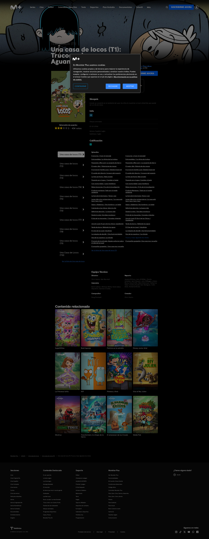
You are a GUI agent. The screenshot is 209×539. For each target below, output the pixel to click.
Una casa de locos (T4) (71, 187)
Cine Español (14, 481)
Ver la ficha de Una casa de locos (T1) (104, 250)
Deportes (94, 7)
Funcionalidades (113, 478)
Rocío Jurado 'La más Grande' (52, 499)
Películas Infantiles (15, 496)
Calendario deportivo (67, 7)
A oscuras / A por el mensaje (101, 156)
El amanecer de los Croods (117, 435)
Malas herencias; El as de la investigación (105, 187)
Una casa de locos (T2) (69, 164)
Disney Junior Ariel (140, 348)
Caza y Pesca (47, 515)
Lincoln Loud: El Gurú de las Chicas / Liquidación (138, 219)
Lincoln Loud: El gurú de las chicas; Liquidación (107, 224)
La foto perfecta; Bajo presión (136, 177)
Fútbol (51, 7)
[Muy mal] (56, 128)
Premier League (80, 484)
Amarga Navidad (48, 484)
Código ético (112, 487)
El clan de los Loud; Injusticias (101, 231)
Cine (42, 7)
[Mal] (58, 128)
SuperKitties (59, 348)
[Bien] (64, 128)
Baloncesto (79, 493)
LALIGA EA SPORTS (81, 481)
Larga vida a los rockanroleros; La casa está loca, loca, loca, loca (141, 200)
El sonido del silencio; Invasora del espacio (106, 173)
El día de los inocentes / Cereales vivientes (106, 218)
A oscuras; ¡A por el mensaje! (136, 156)
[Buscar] (167, 7)
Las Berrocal (47, 496)
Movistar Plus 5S (47, 518)
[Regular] (61, 128)
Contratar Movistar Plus (115, 490)
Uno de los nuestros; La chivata (102, 237)
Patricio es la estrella (115, 348)
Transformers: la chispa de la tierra (92, 436)
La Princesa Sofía (62, 392)
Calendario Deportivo (82, 512)
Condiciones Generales (115, 484)
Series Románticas (15, 505)
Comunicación (112, 518)
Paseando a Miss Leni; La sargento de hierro (106, 163)
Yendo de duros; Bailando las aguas (103, 227)
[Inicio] (15, 7)
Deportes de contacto (82, 505)
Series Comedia (15, 508)
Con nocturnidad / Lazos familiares (103, 184)
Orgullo (12, 518)
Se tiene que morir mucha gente (52, 490)
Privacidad (111, 532)
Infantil (139, 7)
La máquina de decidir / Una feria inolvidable (106, 234)
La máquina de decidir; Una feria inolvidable (141, 231)
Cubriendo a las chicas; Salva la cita (103, 208)
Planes (110, 499)
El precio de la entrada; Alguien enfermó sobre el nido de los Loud (107, 242)
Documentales (125, 7)
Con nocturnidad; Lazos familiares (137, 184)
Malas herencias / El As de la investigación (140, 187)
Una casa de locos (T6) (69, 209)
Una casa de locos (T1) (70, 154)
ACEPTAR (130, 86)
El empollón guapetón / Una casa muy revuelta (107, 246)
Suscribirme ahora (181, 7)
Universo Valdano (81, 490)
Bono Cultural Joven (114, 508)
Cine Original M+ (15, 478)
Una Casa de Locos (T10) (69, 253)
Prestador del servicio (84, 532)
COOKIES (122, 532)
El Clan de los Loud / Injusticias (136, 227)
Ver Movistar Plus (113, 475)
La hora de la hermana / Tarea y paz (103, 196)
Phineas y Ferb (112, 392)
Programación (80, 518)
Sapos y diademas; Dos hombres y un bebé (140, 204)
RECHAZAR (113, 86)
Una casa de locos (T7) (71, 220)
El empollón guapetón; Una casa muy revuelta (141, 241)
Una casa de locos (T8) (69, 230)
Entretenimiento (15, 515)
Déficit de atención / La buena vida (103, 211)
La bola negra (47, 478)
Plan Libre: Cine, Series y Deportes (118, 493)
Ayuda (178, 475)
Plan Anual (111, 505)
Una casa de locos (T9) (69, 242)
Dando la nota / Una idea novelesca (138, 211)
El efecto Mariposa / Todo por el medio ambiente (139, 191)
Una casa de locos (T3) (69, 176)
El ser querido (47, 475)
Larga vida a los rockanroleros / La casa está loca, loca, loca (106, 200)
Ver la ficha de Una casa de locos (73, 261)
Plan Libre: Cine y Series (115, 496)
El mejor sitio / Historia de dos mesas (103, 166)
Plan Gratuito (109, 7)
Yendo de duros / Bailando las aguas (138, 224)
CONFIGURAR (80, 86)
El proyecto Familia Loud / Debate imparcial (106, 170)
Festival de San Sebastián (50, 505)
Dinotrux (58, 435)
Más (149, 7)
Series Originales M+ (16, 502)
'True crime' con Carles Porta (51, 502)
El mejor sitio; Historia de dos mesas (138, 166)
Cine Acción (13, 487)
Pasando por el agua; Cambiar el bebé (139, 180)
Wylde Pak (137, 435)
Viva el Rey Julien (139, 392)
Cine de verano (14, 493)
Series (32, 7)
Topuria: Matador (81, 502)
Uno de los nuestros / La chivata (136, 234)
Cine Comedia (14, 484)
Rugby (77, 499)
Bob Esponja (86, 348)
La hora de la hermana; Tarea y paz (138, 196)
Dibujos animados (48, 508)
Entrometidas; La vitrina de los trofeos (104, 159)
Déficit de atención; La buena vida (137, 208)
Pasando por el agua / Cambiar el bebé (104, 180)
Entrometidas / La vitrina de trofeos (138, 159)
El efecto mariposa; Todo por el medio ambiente (104, 191)
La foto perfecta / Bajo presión (102, 177)
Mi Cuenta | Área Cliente (115, 481)
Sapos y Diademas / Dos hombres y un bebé (106, 204)
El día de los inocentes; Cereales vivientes (140, 215)
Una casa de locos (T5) (69, 197)
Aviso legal (100, 532)
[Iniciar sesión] (197, 7)
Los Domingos (47, 481)
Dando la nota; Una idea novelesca (103, 215)
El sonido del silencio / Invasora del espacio (140, 173)
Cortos (12, 490)
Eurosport (79, 508)
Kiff (82, 392)
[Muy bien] (66, 128)
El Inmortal (46, 487)
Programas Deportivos (49, 512)
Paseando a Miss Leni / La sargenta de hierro (141, 163)
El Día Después (80, 487)
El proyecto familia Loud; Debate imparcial (140, 170)
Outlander (46, 493)
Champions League (81, 478)
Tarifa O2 (111, 512)
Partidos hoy (79, 515)
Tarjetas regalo (112, 515)
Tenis (83, 7)
